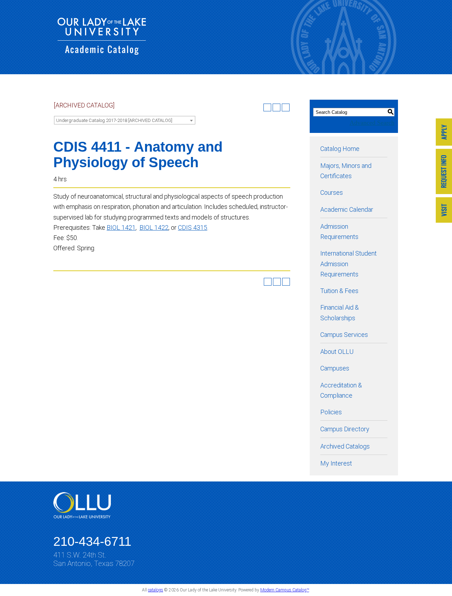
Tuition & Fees (339, 290)
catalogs (155, 590)
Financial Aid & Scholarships (339, 312)
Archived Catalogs (345, 446)
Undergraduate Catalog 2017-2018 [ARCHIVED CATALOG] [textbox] (114, 120)
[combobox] (124, 120)
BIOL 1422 (153, 227)
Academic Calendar (346, 209)
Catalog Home (339, 148)
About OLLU (336, 351)
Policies (331, 412)
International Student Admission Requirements (348, 264)
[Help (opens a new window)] (286, 107)
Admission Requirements (339, 231)
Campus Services (344, 334)
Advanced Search (372, 122)
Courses (331, 192)
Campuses (334, 368)
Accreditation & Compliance (341, 390)
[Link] (444, 132)
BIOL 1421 (121, 227)
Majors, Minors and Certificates (345, 171)
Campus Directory (344, 429)
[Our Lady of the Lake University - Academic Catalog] (102, 52)
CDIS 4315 (192, 227)
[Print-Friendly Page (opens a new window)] (276, 107)
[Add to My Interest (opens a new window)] (267, 107)
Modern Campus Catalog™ (284, 590)
